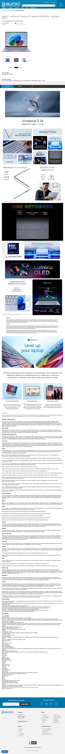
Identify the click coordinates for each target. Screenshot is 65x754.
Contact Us (22, 721)
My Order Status (46, 733)
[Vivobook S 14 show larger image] (32, 109)
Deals (22, 8)
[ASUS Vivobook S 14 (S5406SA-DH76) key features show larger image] (32, 146)
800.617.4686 (21, 717)
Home (3, 10)
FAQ (20, 731)
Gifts (27, 8)
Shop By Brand (46, 716)
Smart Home (56, 722)
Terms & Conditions (35, 750)
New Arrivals (8, 10)
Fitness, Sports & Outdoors (57, 718)
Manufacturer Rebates (47, 734)
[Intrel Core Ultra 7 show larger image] (32, 259)
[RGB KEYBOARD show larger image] (32, 222)
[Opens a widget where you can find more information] (4, 751)
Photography (56, 715)
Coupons (16, 8)
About (20, 730)
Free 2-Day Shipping (47, 728)
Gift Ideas (45, 715)
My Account (45, 731)
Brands (11, 8)
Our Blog (21, 735)
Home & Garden (57, 716)
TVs (43, 723)
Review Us (21, 733)
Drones (44, 721)
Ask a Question (20, 23)
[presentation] (2, 60)
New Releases (46, 717)
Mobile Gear (45, 720)
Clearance (32, 8)
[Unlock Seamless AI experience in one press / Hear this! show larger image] (32, 297)
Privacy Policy (28, 750)
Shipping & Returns (47, 730)
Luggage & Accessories (56, 721)
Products (4, 8)
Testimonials (22, 734)
